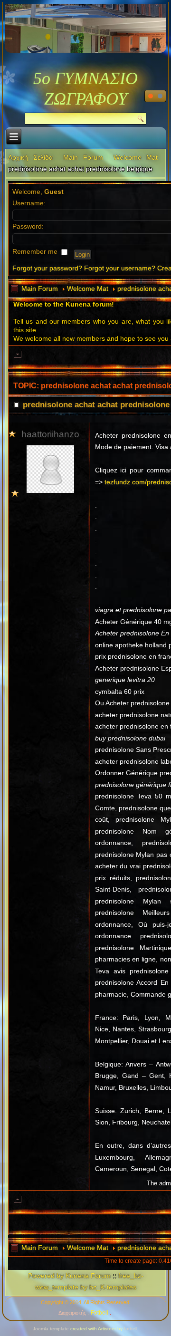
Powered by (46, 1275)
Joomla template (51, 1328)
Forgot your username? (119, 268)
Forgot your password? (47, 268)
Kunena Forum (88, 1275)
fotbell (130, 1328)
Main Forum (83, 157)
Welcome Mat (136, 157)
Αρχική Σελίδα (30, 157)
